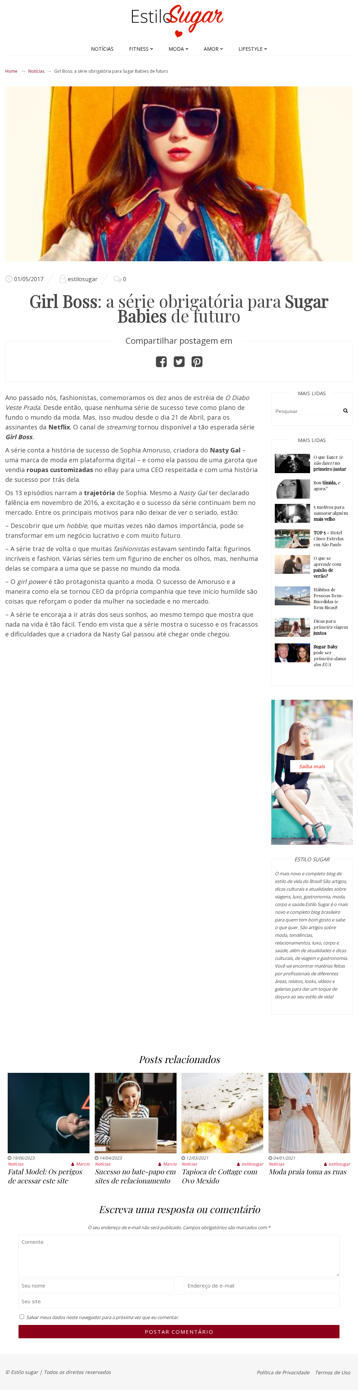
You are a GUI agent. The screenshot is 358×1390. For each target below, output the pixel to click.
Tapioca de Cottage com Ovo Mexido (219, 1176)
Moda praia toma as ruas (307, 1171)
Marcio (83, 1164)
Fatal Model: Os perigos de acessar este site (45, 1176)
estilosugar (83, 279)
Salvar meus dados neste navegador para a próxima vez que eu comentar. (102, 1317)
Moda (176, 48)
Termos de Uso (332, 1372)
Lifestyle (250, 48)
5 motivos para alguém (331, 513)
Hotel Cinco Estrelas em (329, 538)
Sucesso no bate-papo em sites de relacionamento (135, 1176)
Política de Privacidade (283, 1372)
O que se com (327, 567)
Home (11, 71)
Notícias (102, 48)
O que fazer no (330, 463)
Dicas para (331, 627)
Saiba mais (312, 766)
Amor (211, 48)
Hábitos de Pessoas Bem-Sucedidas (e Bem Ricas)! (328, 598)
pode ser (329, 655)
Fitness (139, 48)
